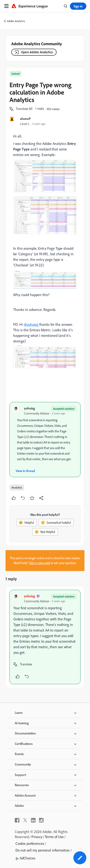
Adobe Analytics (16, 21)
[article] (45, 637)
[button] (24, 109)
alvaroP (25, 119)
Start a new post (39, 563)
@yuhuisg (31, 324)
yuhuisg (29, 408)
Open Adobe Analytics (37, 52)
